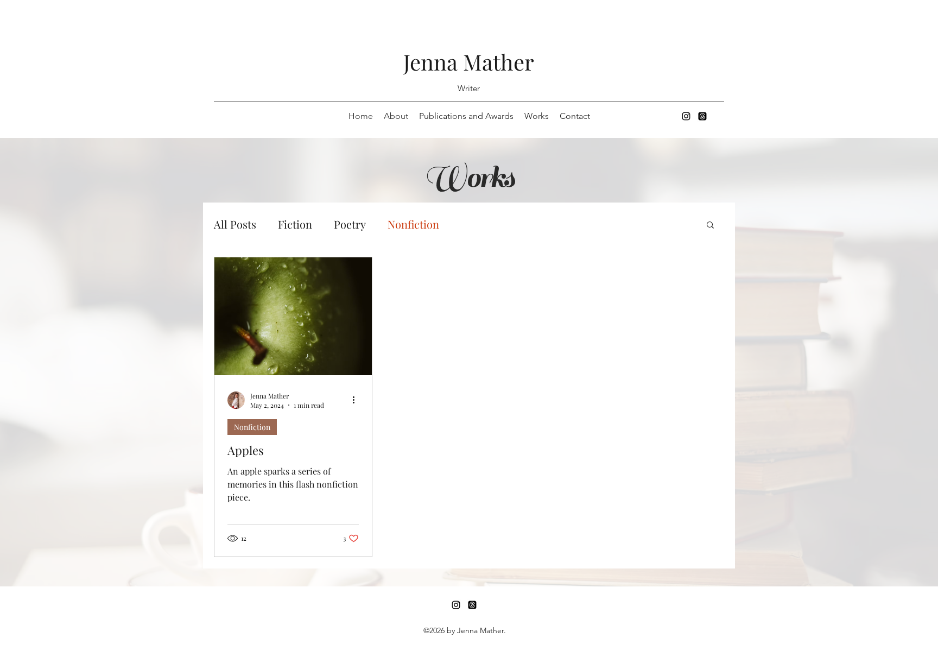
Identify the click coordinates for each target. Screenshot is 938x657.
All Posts (235, 224)
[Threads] (702, 116)
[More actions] (357, 400)
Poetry (350, 224)
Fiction (295, 224)
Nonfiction (413, 224)
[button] (710, 225)
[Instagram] (686, 116)
